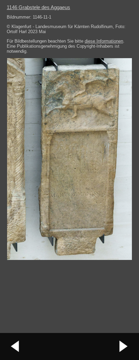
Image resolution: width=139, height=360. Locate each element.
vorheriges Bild (15, 346)
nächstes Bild (124, 346)
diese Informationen (104, 41)
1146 (38, 7)
